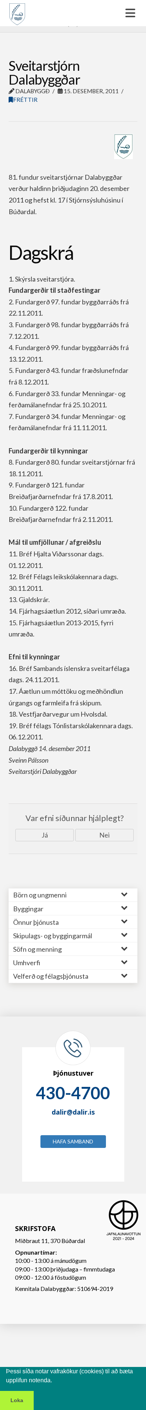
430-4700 (73, 1093)
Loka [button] (16, 1400)
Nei (104, 835)
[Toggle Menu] (73, 13)
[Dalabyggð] (17, 10)
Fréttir (25, 99)
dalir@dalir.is (73, 1111)
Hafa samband (73, 1141)
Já (45, 835)
